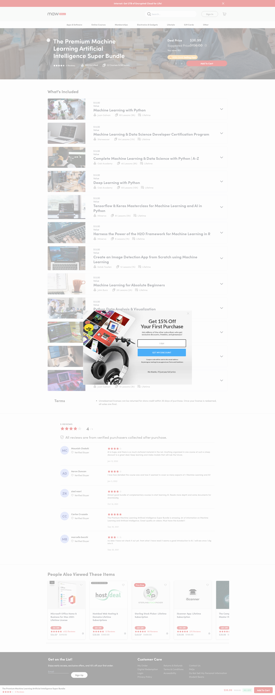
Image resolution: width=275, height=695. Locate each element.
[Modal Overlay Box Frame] (137, 347)
